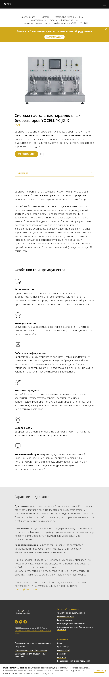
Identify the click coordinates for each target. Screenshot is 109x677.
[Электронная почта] (20, 622)
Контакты (61, 657)
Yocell (19, 125)
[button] (54, 37)
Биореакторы (36, 20)
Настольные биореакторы (61, 20)
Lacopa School (63, 650)
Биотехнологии (28, 17)
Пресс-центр (63, 646)
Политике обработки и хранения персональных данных (28, 673)
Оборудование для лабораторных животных (30, 655)
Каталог (45, 17)
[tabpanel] (54, 221)
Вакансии (61, 654)
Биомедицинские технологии (71, 623)
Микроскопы (20, 646)
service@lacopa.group (26, 589)
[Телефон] (16, 622)
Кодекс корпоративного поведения (73, 661)
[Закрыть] (106, 28)
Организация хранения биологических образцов (75, 628)
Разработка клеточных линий (68, 17)
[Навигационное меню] (104, 4)
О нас (59, 643)
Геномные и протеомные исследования (33, 643)
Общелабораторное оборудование (31, 650)
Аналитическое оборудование (71, 613)
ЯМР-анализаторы (65, 616)
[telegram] (25, 622)
